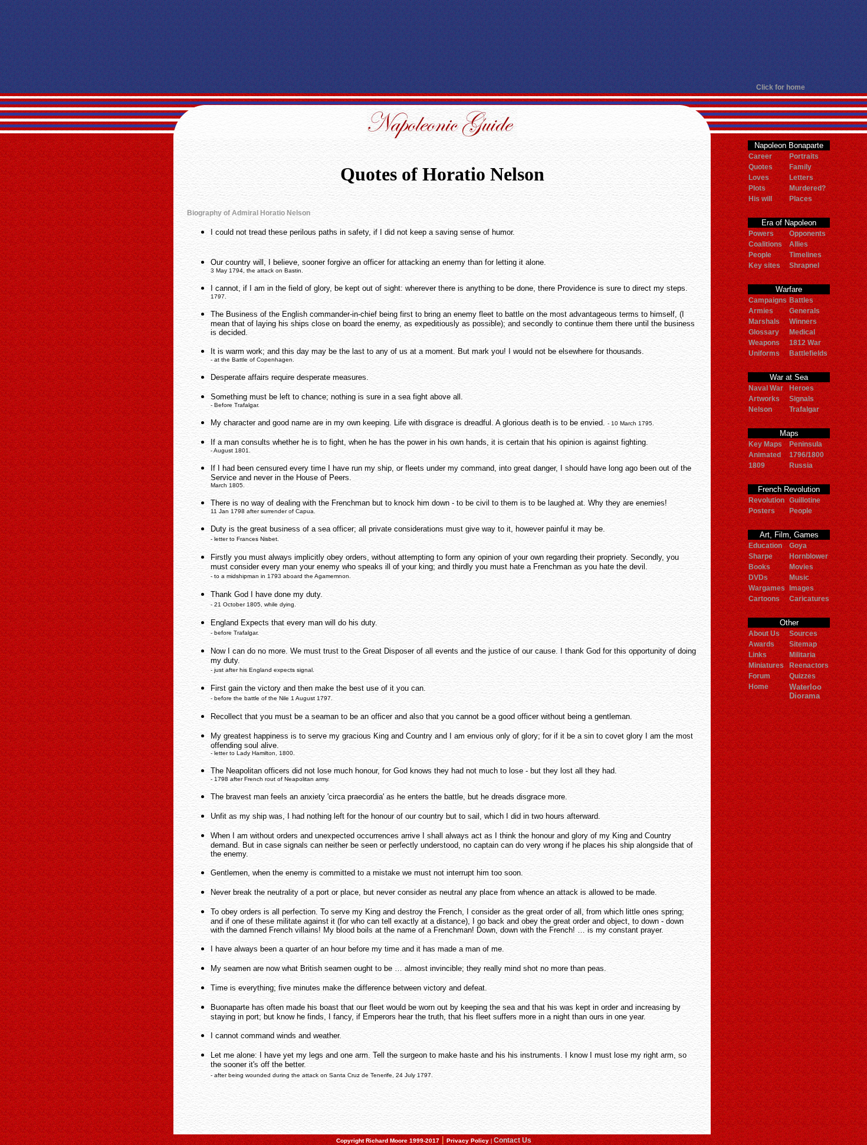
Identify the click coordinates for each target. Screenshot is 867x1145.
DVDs (758, 577)
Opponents (807, 233)
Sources (803, 633)
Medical (802, 332)
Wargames (766, 588)
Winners (803, 321)
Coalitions (765, 244)
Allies (798, 244)
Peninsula (805, 444)
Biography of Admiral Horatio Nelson (248, 213)
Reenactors (809, 665)
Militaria (802, 655)
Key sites (764, 265)
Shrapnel (804, 265)
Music (799, 577)
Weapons (764, 343)
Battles (801, 300)
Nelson (760, 409)
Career (760, 156)
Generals (804, 311)
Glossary (763, 332)
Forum (759, 676)
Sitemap (803, 644)
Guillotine (804, 500)
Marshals (764, 321)
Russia (801, 465)
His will (760, 199)
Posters (761, 511)
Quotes (760, 167)
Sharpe (760, 556)
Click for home (780, 87)
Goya (798, 546)
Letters (801, 177)
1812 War (805, 343)
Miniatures (766, 665)
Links (757, 655)
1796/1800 (806, 455)
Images (801, 588)
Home (758, 687)
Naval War (765, 388)
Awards (761, 644)
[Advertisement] (433, 41)
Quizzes (802, 676)
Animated (764, 455)
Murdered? (807, 188)
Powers (761, 233)
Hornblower (808, 556)
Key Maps (765, 444)
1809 (756, 465)
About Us (764, 633)
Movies (801, 567)
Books (759, 567)
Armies (760, 311)
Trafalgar (804, 409)
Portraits (804, 156)
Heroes (801, 388)
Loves (758, 177)
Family (800, 167)
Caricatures (809, 599)
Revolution (766, 500)
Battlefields (808, 353)
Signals (801, 399)
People (759, 255)
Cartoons (764, 599)
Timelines (805, 255)
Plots (757, 188)
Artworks (764, 399)
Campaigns (767, 300)
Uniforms (764, 353)
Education (765, 546)
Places (800, 199)
